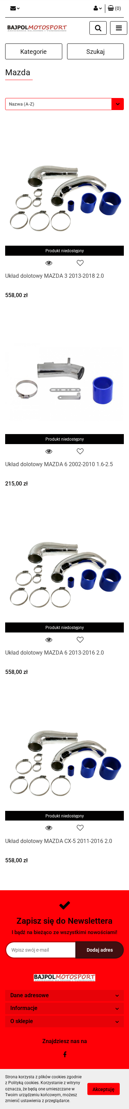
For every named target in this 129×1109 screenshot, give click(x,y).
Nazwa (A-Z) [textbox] (21, 104)
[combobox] (64, 104)
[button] (114, 8)
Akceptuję (104, 1089)
